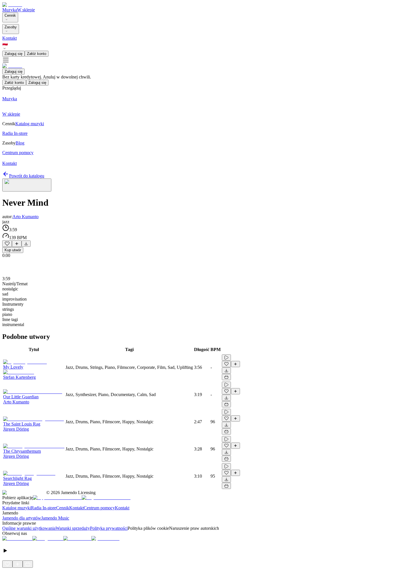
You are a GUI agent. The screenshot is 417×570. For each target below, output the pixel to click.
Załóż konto (36, 54)
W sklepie (26, 9)
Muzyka (9, 9)
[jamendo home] (12, 4)
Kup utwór (13, 250)
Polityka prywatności (109, 528)
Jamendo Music (55, 518)
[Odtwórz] (226, 357)
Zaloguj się (13, 54)
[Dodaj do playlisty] (17, 243)
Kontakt (9, 38)
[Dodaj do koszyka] (226, 377)
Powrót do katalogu (26, 175)
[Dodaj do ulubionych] (7, 243)
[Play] (26, 185)
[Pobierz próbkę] (26, 244)
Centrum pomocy (99, 507)
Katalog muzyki (16, 507)
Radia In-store (43, 507)
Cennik (10, 15)
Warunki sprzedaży (73, 528)
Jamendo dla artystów (21, 518)
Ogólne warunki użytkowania (29, 528)
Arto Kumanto (25, 216)
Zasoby (11, 27)
